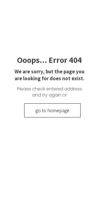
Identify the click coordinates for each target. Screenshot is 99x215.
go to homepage (52, 110)
